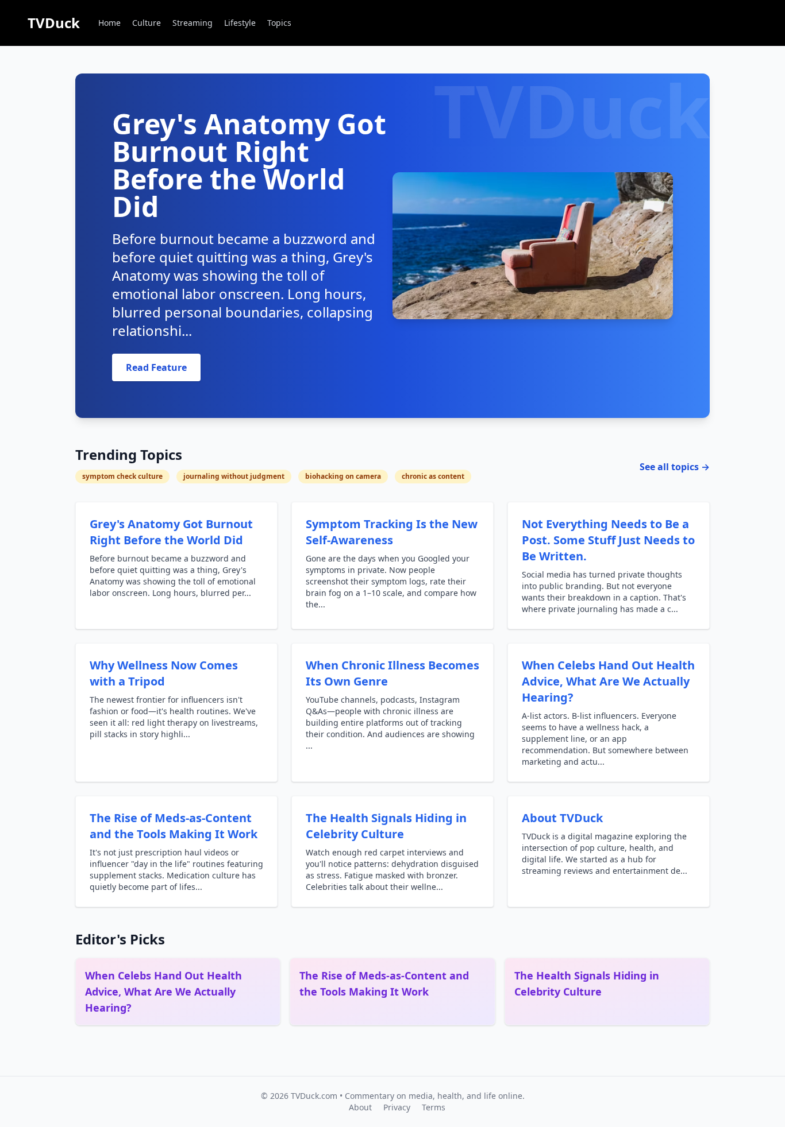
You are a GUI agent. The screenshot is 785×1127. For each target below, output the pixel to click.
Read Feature (156, 367)
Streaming (192, 22)
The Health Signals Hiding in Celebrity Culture (386, 826)
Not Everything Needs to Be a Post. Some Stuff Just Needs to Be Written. (608, 540)
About (360, 1107)
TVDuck (54, 22)
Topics (279, 22)
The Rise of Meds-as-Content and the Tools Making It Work (173, 826)
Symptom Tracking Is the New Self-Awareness (392, 532)
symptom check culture (122, 476)
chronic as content (433, 476)
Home (109, 22)
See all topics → (675, 466)
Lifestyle (240, 22)
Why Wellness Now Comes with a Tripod (164, 673)
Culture (146, 22)
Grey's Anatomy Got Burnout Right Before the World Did (171, 532)
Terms (433, 1107)
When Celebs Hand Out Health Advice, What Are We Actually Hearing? (608, 681)
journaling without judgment (233, 476)
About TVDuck (562, 818)
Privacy (396, 1107)
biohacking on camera (343, 476)
